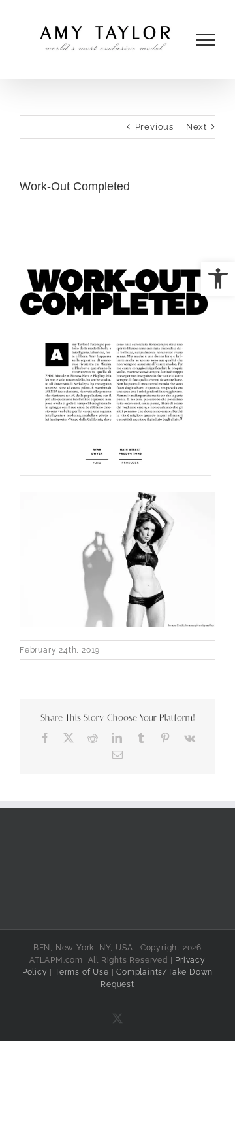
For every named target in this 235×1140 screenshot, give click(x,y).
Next (196, 126)
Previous (154, 126)
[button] (218, 279)
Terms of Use (82, 971)
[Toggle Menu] (205, 40)
